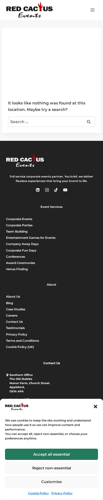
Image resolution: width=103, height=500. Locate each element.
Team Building (17, 231)
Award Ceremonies (20, 263)
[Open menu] (92, 10)
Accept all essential (51, 454)
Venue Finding (17, 269)
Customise (51, 481)
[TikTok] (56, 190)
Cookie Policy (38, 493)
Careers (12, 315)
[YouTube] (65, 190)
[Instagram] (47, 190)
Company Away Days (22, 244)
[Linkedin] (38, 190)
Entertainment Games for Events (31, 238)
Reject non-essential (51, 468)
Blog (9, 303)
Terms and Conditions (22, 340)
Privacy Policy (61, 493)
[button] (95, 406)
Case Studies (15, 309)
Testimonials (15, 328)
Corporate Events (19, 219)
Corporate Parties (19, 225)
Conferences (15, 256)
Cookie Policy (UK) (20, 347)
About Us (13, 296)
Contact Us (14, 322)
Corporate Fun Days (21, 250)
